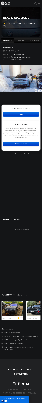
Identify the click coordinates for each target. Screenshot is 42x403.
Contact (26, 369)
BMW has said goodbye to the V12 (17, 340)
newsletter (21, 374)
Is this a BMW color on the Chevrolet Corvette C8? (22, 336)
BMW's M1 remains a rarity (14, 343)
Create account (21, 144)
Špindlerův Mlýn (16, 57)
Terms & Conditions (14, 393)
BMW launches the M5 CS (14, 333)
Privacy (32, 393)
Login (21, 114)
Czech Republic (26, 57)
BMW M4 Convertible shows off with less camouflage (19, 348)
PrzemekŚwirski (16, 54)
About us (13, 369)
